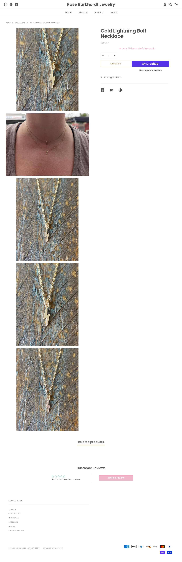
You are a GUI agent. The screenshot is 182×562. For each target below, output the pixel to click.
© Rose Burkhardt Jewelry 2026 (24, 548)
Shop (82, 12)
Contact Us (15, 514)
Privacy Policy (16, 531)
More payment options (150, 70)
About (98, 12)
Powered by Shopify (53, 548)
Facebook (13, 522)
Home (68, 12)
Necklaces (20, 23)
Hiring (12, 527)
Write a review (116, 477)
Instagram (14, 518)
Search (114, 12)
